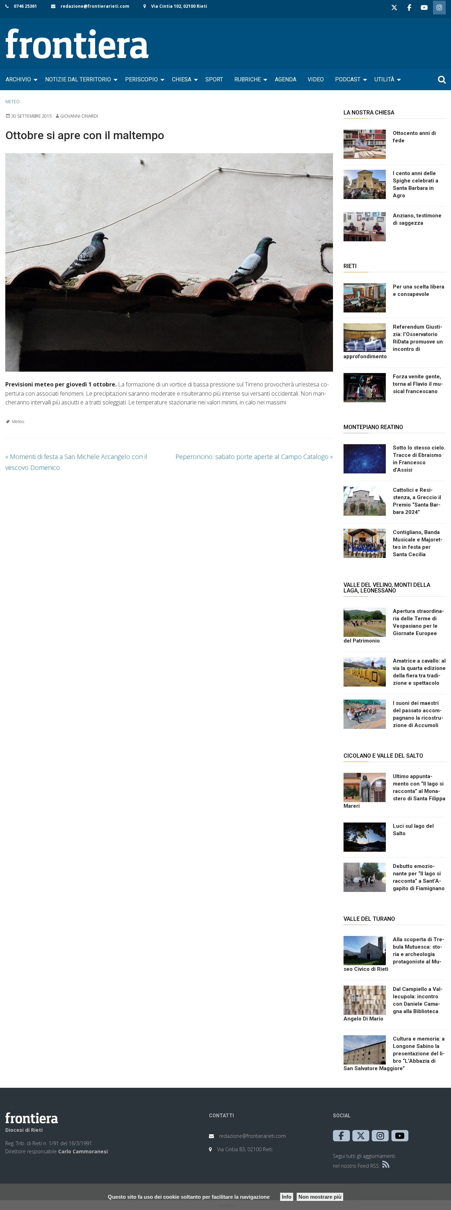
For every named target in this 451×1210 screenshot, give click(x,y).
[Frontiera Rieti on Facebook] (409, 7)
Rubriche (247, 79)
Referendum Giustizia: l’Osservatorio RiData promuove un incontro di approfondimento (393, 342)
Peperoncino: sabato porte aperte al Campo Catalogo (254, 456)
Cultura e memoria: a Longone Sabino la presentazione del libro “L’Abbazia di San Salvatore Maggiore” (394, 1054)
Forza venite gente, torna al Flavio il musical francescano (418, 384)
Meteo (12, 102)
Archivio (18, 79)
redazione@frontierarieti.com (95, 6)
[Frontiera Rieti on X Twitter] (394, 7)
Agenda (285, 79)
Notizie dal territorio (78, 79)
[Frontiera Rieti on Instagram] (439, 7)
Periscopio (141, 79)
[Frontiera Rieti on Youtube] (424, 7)
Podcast (347, 79)
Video (316, 79)
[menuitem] (19, 79)
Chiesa (181, 79)
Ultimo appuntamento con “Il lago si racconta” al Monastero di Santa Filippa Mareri (394, 791)
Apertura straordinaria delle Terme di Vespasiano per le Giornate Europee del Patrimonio (394, 626)
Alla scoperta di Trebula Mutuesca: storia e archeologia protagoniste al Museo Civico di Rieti (394, 954)
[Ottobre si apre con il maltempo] (169, 262)
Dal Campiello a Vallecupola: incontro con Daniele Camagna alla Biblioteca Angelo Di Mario (393, 1004)
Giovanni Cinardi (79, 116)
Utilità (384, 79)
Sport (214, 79)
